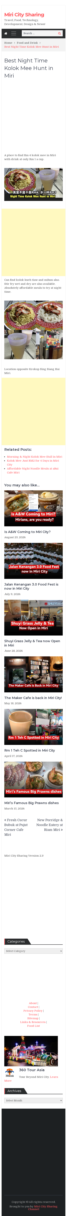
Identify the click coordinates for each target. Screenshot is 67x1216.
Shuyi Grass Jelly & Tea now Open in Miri (32, 643)
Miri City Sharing (24, 15)
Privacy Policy (33, 1010)
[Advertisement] (33, 117)
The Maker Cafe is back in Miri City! (33, 698)
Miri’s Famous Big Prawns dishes (31, 803)
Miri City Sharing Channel (43, 1208)
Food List (33, 1025)
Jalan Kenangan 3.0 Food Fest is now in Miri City (31, 586)
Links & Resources (33, 1022)
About (33, 1003)
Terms (33, 1014)
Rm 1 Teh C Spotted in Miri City (29, 750)
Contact (33, 1007)
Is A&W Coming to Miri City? (27, 532)
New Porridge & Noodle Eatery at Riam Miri (49, 825)
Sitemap (32, 1018)
